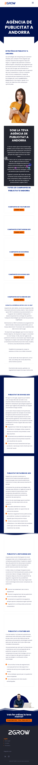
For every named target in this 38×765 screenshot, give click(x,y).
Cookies (7, 743)
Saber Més (19, 210)
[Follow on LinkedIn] (5, 756)
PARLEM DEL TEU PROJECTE (19, 720)
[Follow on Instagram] (8, 756)
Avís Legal (7, 741)
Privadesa (7, 745)
